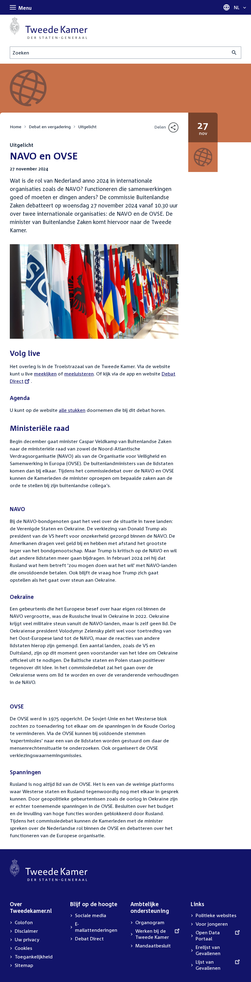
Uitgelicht (87, 126)
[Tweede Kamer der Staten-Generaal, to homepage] (49, 28)
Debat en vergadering (50, 126)
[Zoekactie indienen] (234, 53)
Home (15, 126)
